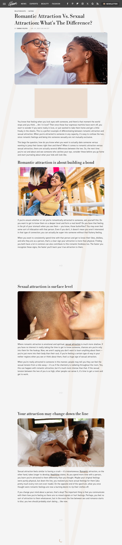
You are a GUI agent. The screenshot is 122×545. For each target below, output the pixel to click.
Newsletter (111, 4)
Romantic (84, 471)
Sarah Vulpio (22, 28)
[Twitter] (87, 4)
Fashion (56, 3)
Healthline (55, 474)
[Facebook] (67, 4)
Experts (34, 3)
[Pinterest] (72, 4)
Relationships (20, 11)
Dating (31, 11)
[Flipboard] (77, 4)
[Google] (92, 4)
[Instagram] (82, 4)
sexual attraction (73, 344)
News (23, 3)
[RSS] (97, 4)
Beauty (45, 3)
